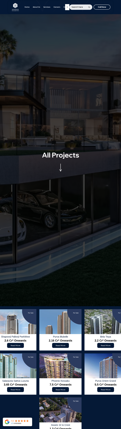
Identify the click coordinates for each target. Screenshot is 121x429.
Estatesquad (15, 9)
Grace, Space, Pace (15, 10)
